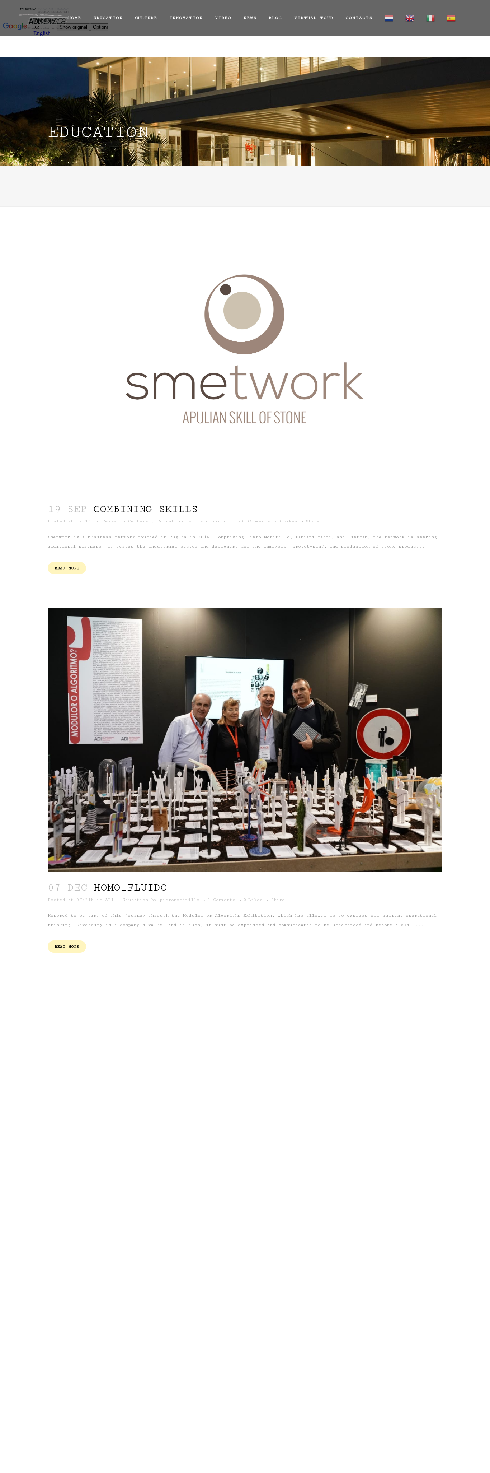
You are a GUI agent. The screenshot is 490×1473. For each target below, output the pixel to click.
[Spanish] (451, 18)
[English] (409, 18)
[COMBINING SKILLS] (245, 359)
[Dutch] (388, 18)
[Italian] (430, 18)
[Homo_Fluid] (245, 740)
